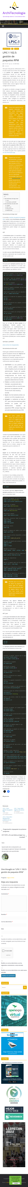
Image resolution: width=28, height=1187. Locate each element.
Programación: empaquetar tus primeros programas (14, 830)
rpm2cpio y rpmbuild (11, 202)
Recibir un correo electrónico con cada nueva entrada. (14, 971)
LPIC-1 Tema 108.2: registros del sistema (19, 809)
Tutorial (16, 48)
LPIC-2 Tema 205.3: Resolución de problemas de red (7, 818)
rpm (8, 200)
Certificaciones (6, 48)
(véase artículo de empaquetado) (11, 345)
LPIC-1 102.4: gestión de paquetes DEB (8, 810)
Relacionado (9, 210)
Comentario (5, 894)
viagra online (10, 877)
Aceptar (16, 1183)
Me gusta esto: (10, 208)
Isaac (11, 63)
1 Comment (6, 66)
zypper (8, 205)
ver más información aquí (9, 152)
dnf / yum (9, 207)
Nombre (4, 914)
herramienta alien (16, 178)
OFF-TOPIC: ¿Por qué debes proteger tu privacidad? (13, 836)
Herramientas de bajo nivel (11, 198)
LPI (12, 48)
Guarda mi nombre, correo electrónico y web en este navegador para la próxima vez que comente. (13, 941)
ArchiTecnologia (14, 13)
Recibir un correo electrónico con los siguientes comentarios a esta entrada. (12, 964)
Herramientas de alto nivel (11, 203)
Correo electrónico (7, 922)
